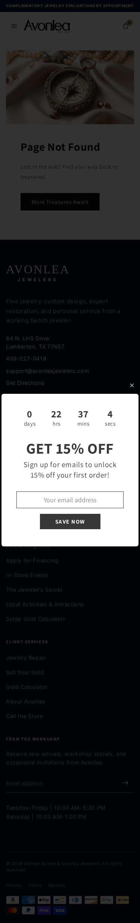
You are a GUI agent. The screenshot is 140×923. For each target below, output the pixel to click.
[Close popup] (132, 385)
